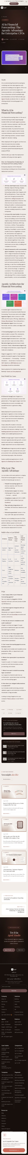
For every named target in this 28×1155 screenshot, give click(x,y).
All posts (5, 16)
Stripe (3, 321)
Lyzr (10, 155)
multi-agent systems (18, 122)
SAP (2, 363)
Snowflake (4, 365)
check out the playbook (14, 371)
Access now (15, 4)
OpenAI (3, 601)
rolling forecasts (16, 198)
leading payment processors (10, 431)
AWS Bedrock (14, 363)
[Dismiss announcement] (26, 2)
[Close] (25, 1134)
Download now (13, 1150)
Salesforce (21, 319)
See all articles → (7, 779)
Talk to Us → (14, 733)
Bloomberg (8, 321)
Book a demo (11, 699)
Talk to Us (20, 950)
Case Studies (20, 525)
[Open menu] (25, 7)
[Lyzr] (4, 8)
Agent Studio (8, 950)
